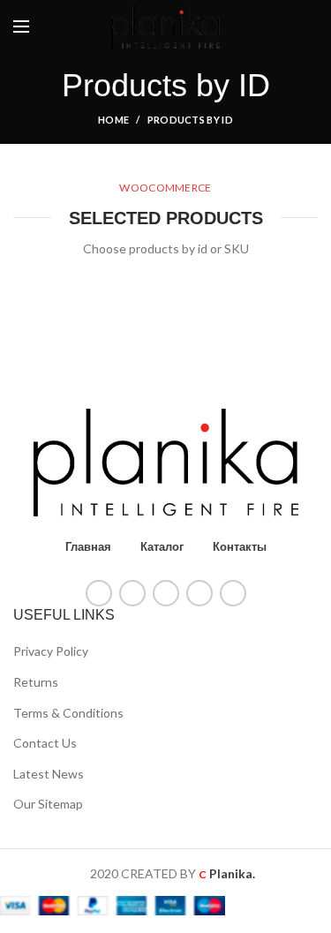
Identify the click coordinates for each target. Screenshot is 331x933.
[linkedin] (199, 593)
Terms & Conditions (68, 712)
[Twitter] (132, 593)
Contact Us (45, 742)
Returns (35, 681)
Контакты (240, 546)
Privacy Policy (50, 650)
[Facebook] (99, 593)
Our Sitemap (48, 803)
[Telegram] (233, 593)
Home (113, 119)
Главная (88, 546)
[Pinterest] (166, 593)
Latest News (48, 773)
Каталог (162, 546)
